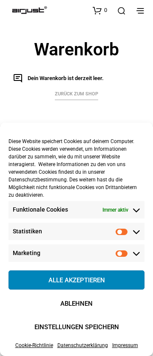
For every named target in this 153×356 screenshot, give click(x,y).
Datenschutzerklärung (82, 345)
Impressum (125, 345)
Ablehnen (76, 303)
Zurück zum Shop (76, 94)
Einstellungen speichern (76, 327)
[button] (100, 10)
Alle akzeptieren (76, 280)
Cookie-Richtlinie (34, 345)
